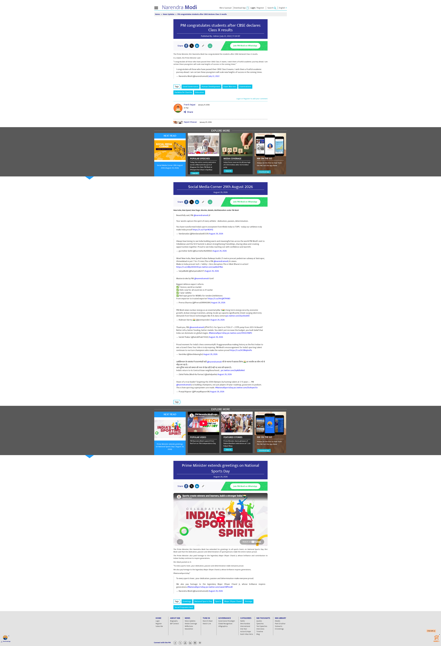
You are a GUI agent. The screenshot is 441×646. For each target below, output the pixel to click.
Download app (6, 641)
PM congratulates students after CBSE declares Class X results (220, 27)
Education (199, 92)
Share (189, 112)
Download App (264, 172)
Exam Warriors (229, 86)
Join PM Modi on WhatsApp (245, 45)
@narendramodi (201, 215)
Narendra (179, 7)
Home (157, 14)
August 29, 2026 (216, 233)
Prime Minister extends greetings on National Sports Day (220, 468)
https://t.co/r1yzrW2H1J (203, 229)
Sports (218, 601)
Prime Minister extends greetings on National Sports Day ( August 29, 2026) (170, 447)
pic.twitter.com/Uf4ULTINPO (239, 333)
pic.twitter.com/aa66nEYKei (211, 267)
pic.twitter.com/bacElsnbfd (237, 315)
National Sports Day (203, 601)
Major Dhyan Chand (233, 601)
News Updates (169, 14)
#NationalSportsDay (218, 333)
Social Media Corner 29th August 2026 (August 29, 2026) (170, 166)
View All (195, 173)
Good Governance (190, 86)
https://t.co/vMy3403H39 (187, 267)
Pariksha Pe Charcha (183, 92)
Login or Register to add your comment (252, 98)
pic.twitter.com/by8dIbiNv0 (233, 370)
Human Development (211, 86)
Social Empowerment (184, 607)
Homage (248, 601)
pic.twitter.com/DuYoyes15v (246, 387)
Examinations (245, 86)
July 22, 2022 (214, 76)
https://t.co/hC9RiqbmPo (241, 350)
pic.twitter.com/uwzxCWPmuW (219, 587)
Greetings (187, 601)
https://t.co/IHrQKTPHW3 (219, 298)
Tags (177, 86)
